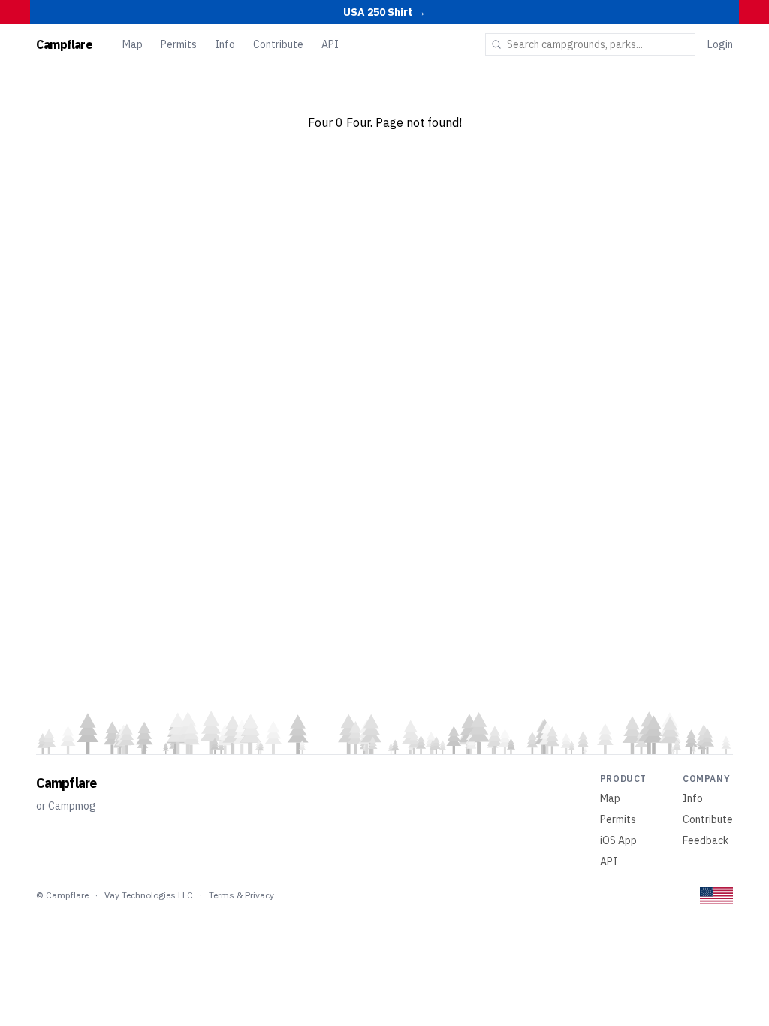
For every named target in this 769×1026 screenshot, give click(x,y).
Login (720, 44)
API (330, 44)
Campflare (64, 44)
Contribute (278, 44)
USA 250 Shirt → (384, 12)
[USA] (716, 895)
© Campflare (62, 895)
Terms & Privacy (241, 895)
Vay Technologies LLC (148, 895)
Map (132, 44)
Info (225, 44)
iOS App (618, 840)
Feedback (705, 840)
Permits (179, 44)
